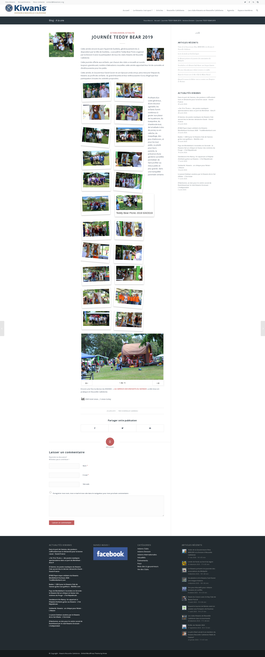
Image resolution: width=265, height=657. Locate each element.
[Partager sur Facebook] (94, 428)
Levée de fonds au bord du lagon (188, 54)
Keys (139, 563)
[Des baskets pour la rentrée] (2, 328)
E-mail (86, 475)
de (122, 383)
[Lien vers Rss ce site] (253, 2)
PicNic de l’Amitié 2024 (196, 625)
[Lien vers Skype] (258, 2)
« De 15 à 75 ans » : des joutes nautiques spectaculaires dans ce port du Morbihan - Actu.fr (196, 109)
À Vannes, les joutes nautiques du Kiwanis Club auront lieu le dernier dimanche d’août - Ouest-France (196, 119)
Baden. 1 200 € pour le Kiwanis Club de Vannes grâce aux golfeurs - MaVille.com (195, 138)
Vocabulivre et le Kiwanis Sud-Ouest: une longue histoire (196, 65)
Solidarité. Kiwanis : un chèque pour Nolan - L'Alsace (194, 166)
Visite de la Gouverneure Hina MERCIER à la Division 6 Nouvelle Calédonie (200, 552)
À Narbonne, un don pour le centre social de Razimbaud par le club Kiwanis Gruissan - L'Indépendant (194, 185)
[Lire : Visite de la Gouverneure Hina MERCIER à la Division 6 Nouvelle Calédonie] (184, 551)
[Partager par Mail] (150, 428)
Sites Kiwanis (10, 2)
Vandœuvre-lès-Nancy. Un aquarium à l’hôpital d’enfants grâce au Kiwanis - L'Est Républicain (195, 157)
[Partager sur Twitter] (122, 428)
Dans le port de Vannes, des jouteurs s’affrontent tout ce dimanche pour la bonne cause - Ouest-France (196, 99)
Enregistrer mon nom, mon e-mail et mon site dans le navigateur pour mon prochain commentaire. (91, 493)
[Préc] (86, 382)
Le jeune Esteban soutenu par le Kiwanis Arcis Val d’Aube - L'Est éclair (196, 175)
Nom (85, 465)
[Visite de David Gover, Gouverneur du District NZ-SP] (263, 328)
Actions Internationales (147, 554)
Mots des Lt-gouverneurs (147, 566)
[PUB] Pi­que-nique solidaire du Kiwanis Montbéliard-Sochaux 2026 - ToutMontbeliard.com (197, 129)
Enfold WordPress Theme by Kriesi (94, 653)
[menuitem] (11, 2)
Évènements (142, 560)
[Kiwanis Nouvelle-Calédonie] (26, 10)
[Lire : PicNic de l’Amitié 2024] (184, 626)
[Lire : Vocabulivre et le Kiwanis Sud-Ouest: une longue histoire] (184, 579)
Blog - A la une (56, 20)
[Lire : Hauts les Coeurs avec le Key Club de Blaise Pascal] (184, 598)
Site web (86, 484)
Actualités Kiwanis (189, 93)
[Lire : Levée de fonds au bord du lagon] (184, 563)
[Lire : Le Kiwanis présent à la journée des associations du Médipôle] (184, 570)
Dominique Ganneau (130, 411)
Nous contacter (39, 2)
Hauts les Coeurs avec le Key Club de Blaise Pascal (194, 74)
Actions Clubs (143, 548)
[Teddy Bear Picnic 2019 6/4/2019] (61, 44)
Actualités (130, 33)
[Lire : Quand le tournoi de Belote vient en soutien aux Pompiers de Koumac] (184, 607)
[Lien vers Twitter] (245, 2)
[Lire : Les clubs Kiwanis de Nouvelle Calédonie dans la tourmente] (184, 617)
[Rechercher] (257, 10)
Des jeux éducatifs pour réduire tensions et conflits (194, 70)
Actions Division (117, 33)
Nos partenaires (24, 2)
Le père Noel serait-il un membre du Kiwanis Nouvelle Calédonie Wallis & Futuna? (202, 634)
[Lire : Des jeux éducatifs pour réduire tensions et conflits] (184, 589)
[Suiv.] (157, 382)
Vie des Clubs (143, 569)
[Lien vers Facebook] (249, 2)
